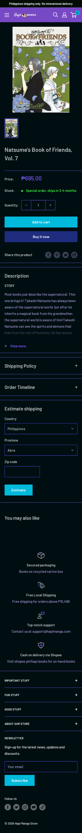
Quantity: (11, 205)
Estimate (18, 490)
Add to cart (41, 222)
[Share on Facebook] (48, 254)
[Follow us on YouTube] (34, 807)
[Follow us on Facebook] (8, 807)
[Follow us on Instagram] (25, 807)
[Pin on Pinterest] (57, 254)
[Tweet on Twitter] (65, 254)
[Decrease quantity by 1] (26, 205)
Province (11, 440)
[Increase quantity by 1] (50, 205)
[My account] (64, 14)
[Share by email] (74, 254)
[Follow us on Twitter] (16, 807)
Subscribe (19, 780)
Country (10, 419)
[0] (74, 15)
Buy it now (41, 236)
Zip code (11, 462)
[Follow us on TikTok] (42, 807)
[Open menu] (7, 15)
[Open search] (55, 14)
